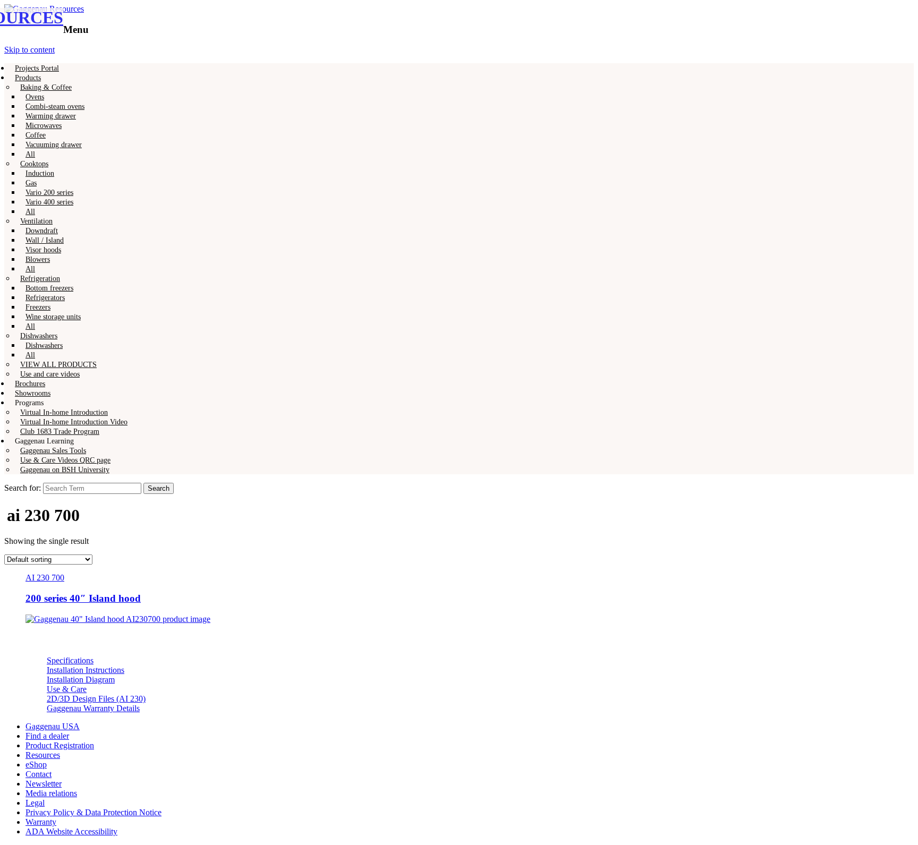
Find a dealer (47, 735)
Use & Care (67, 689)
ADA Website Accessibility (71, 831)
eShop (36, 764)
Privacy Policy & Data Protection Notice (94, 812)
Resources (43, 754)
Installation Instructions (85, 670)
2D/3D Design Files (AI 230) (96, 698)
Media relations (51, 793)
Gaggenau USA (53, 726)
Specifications (70, 660)
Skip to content (29, 49)
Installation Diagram (81, 679)
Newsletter (44, 783)
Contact (39, 774)
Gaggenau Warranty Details (93, 708)
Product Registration (60, 745)
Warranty (41, 821)
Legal (35, 802)
